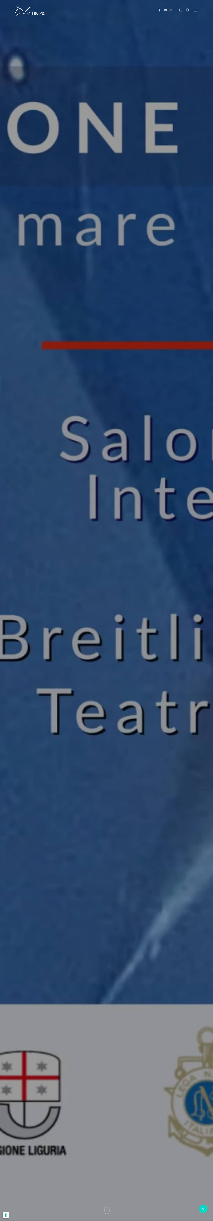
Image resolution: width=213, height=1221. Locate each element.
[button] (196, 10)
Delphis (99, 657)
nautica (112, 657)
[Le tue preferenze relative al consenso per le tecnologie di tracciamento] (6, 1215)
